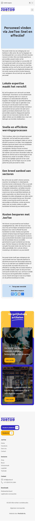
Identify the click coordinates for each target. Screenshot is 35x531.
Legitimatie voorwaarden (8, 494)
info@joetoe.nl (8, 479)
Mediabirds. (22, 513)
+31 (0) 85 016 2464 (10, 482)
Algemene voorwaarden (17, 508)
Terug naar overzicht (19, 286)
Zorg (2, 460)
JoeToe (23, 271)
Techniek (3, 471)
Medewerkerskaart (6, 491)
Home (3, 443)
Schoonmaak (5, 465)
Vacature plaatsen (8, 427)
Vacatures (5, 433)
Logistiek (4, 468)
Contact (3, 451)
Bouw (3, 463)
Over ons (4, 448)
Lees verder (10, 360)
